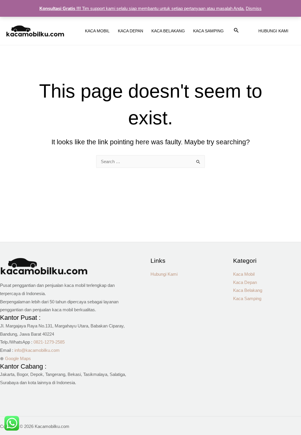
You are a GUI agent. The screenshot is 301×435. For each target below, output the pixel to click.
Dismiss (254, 8)
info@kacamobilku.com (37, 350)
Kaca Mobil (244, 274)
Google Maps (18, 358)
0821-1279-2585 (49, 341)
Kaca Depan (245, 282)
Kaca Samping (247, 298)
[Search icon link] (236, 31)
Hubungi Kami (164, 274)
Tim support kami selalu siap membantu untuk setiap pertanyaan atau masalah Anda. (142, 8)
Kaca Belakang (247, 290)
